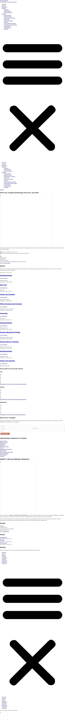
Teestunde (6, 29)
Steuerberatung (7, 26)
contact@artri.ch (5, 531)
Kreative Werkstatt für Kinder (10, 23)
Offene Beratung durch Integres (10, 24)
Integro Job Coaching (8, 20)
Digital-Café (6, 19)
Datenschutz (4, 562)
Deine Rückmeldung (8, 12)
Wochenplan (4, 7)
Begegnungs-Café (7, 16)
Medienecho (4, 560)
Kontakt (3, 555)
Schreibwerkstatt (7, 27)
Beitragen (4, 8)
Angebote (4, 13)
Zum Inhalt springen (4, 0)
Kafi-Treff (6, 22)
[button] (32, 96)
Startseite (4, 4)
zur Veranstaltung (3, 278)
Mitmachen (6, 9)
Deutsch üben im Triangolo (9, 18)
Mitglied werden (7, 11)
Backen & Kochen (7, 15)
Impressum (4, 563)
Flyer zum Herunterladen (5, 263)
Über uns (4, 5)
